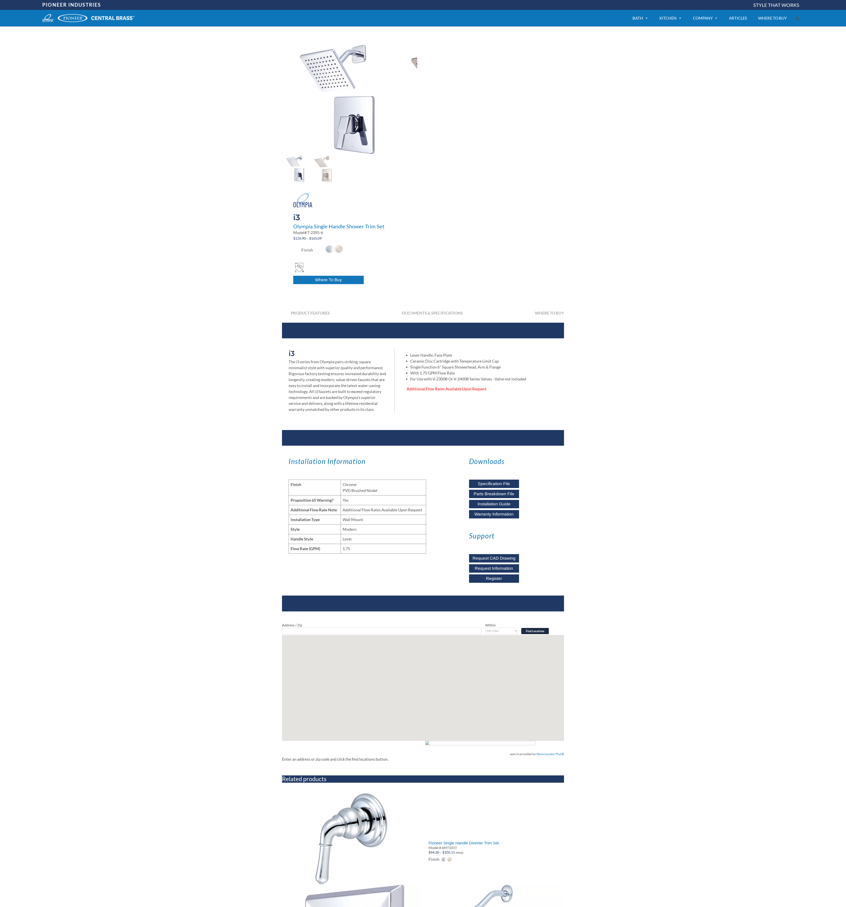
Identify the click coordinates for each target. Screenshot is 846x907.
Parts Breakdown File (494, 494)
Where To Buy (328, 280)
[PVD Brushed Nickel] (338, 249)
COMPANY (703, 18)
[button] (797, 18)
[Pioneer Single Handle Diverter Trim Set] (494, 810)
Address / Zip (292, 625)
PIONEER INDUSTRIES (71, 5)
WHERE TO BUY (772, 18)
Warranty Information (494, 514)
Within (490, 625)
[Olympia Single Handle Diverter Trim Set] (351, 839)
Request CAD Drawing (494, 558)
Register (494, 578)
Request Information (494, 568)
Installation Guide (494, 504)
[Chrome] (329, 249)
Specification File (494, 483)
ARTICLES (738, 18)
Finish (307, 250)
